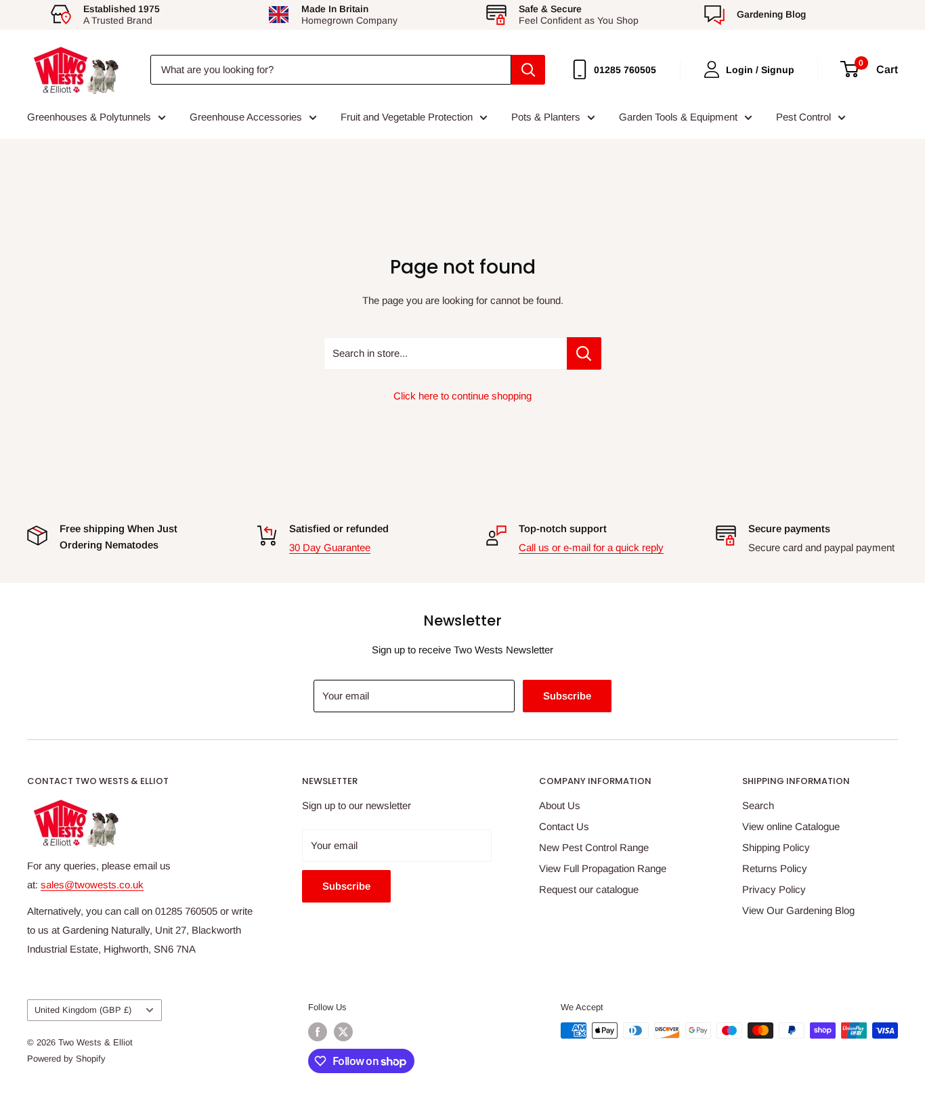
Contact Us (564, 826)
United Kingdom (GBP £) (83, 1010)
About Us (559, 805)
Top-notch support (563, 528)
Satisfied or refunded (339, 528)
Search (758, 805)
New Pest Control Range (594, 847)
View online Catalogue (791, 826)
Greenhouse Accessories (246, 117)
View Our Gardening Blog (798, 910)
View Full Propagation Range (602, 868)
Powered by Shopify (66, 1059)
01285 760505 (625, 69)
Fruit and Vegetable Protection (407, 117)
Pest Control (803, 117)
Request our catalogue (589, 889)
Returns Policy (774, 868)
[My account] (711, 69)
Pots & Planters (545, 117)
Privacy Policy (774, 889)
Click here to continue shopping (462, 395)
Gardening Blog (771, 14)
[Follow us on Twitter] (343, 1031)
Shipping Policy (776, 847)
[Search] (528, 70)
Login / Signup (760, 69)
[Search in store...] (584, 353)
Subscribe (567, 695)
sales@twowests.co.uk (92, 884)
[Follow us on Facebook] (317, 1031)
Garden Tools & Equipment (678, 117)
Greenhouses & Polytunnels (89, 117)
